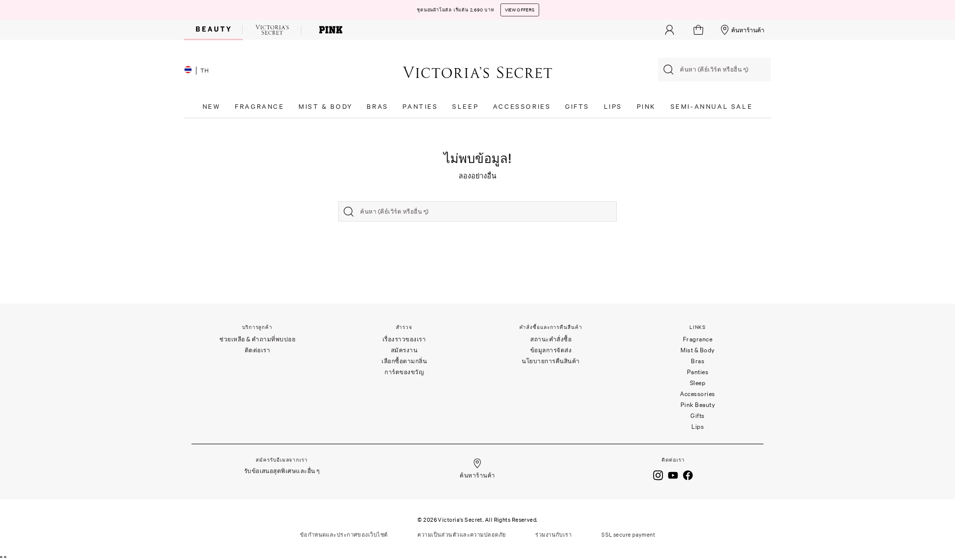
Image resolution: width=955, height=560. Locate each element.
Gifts (697, 415)
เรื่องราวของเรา (404, 339)
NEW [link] (211, 106)
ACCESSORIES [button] (522, 106)
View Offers (520, 10)
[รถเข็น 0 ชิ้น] (699, 29)
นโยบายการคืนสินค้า (551, 361)
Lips (697, 426)
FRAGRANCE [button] (259, 106)
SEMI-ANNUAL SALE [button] (711, 106)
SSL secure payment (628, 534)
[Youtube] (673, 474)
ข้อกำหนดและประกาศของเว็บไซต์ (344, 534)
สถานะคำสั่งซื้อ (551, 339)
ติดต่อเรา (258, 350)
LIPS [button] (613, 106)
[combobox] (714, 69)
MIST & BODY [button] (325, 106)
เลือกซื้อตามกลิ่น (404, 361)
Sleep (698, 383)
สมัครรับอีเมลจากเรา (281, 460)
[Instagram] (658, 474)
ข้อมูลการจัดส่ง (551, 350)
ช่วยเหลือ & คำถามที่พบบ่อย (257, 339)
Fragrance (698, 339)
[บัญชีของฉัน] (669, 29)
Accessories (697, 394)
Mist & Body (697, 350)
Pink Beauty (697, 404)
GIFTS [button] (577, 106)
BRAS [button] (377, 106)
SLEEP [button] (465, 106)
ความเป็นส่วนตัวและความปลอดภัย (461, 534)
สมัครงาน (404, 350)
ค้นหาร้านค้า (747, 30)
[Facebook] (688, 474)
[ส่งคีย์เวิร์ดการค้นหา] (668, 69)
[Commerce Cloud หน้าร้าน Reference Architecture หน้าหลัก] (477, 72)
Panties (698, 372)
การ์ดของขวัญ (404, 372)
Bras (697, 361)
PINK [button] (646, 106)
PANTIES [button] (420, 106)
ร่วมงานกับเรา (553, 534)
